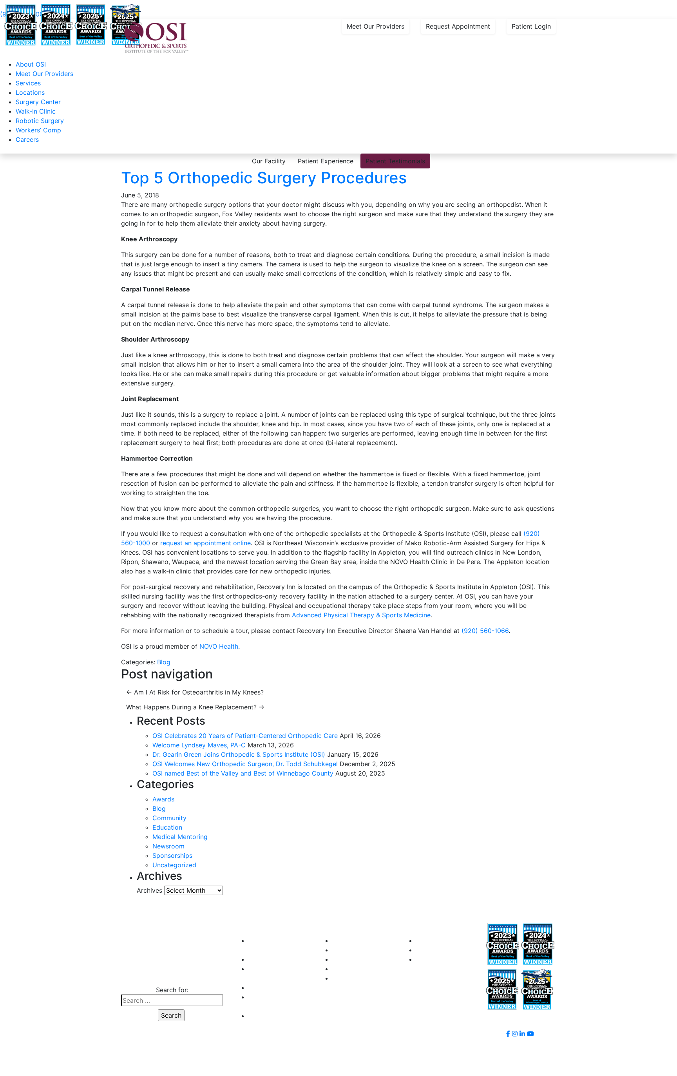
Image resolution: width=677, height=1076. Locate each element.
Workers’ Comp (38, 130)
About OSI (31, 64)
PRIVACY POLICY (273, 1016)
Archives (149, 890)
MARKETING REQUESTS (451, 959)
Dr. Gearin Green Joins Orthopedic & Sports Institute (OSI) (238, 754)
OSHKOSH (347, 950)
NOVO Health (218, 646)
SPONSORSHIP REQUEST (453, 940)
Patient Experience (325, 161)
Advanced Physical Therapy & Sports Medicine (361, 615)
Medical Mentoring (180, 837)
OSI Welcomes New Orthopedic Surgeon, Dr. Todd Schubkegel (245, 764)
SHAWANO (348, 969)
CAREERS (262, 987)
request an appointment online (205, 543)
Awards (163, 799)
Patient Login (531, 26)
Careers (27, 139)
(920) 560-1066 (485, 631)
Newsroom (168, 846)
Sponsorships (172, 855)
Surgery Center (38, 102)
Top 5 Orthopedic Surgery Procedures (264, 177)
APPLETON (348, 940)
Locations (30, 92)
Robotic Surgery (40, 121)
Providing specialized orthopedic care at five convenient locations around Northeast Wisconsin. (192, 5)
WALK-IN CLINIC (272, 959)
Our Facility (269, 161)
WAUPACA (347, 978)
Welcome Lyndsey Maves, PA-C (199, 745)
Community (169, 818)
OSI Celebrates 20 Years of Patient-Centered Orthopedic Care (245, 736)
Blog (163, 662)
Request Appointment (458, 26)
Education (167, 827)
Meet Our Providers (375, 26)
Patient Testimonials (395, 161)
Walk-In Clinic (36, 111)
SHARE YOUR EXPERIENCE (456, 950)
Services (28, 83)
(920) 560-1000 (171, 974)
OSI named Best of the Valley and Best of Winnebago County (242, 773)
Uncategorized (174, 865)
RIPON (341, 959)
